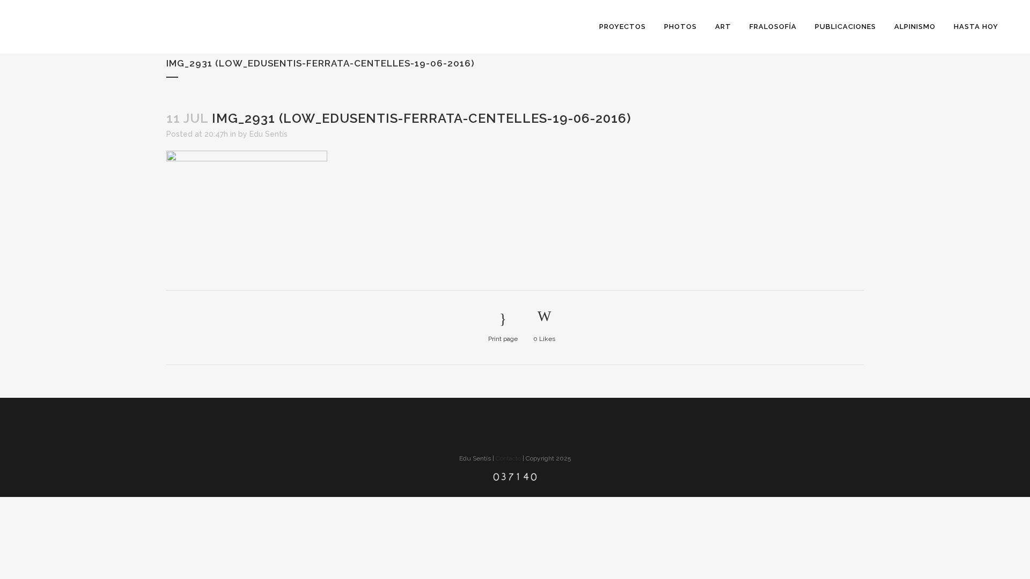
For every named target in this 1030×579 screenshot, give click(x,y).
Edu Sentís (268, 134)
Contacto (508, 458)
